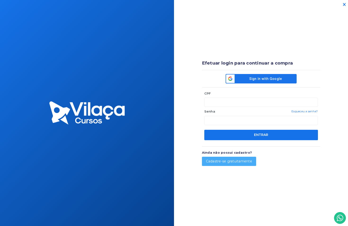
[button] (340, 218)
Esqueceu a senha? (304, 111)
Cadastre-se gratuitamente (229, 161)
